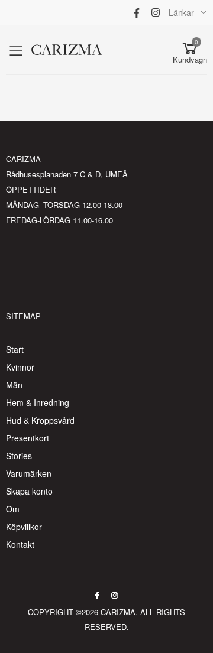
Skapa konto (29, 491)
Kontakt (20, 544)
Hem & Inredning (37, 402)
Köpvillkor (24, 526)
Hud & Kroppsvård (40, 420)
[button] (190, 49)
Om (13, 509)
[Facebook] (137, 12)
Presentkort (27, 438)
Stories (19, 456)
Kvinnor (20, 367)
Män (14, 385)
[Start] (90, 50)
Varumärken (28, 473)
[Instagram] (156, 12)
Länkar (181, 12)
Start (15, 349)
